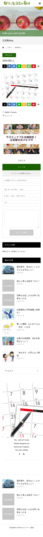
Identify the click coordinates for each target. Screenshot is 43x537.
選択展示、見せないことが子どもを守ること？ (28, 268)
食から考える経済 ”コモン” (28, 281)
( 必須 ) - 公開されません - (15, 196)
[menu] (39, 3)
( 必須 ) (14, 189)
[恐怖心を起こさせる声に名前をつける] (8, 300)
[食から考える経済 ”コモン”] (8, 286)
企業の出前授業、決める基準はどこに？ (28, 339)
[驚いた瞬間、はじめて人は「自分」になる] (8, 328)
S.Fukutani (13, 112)
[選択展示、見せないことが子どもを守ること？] (8, 271)
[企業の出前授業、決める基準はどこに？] (8, 343)
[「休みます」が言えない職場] (8, 357)
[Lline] (19, 66)
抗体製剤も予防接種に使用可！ (28, 311)
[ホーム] (3, 47)
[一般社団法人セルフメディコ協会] (16, 3)
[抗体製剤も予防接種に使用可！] (8, 314)
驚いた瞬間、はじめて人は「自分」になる (28, 325)
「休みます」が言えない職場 (28, 354)
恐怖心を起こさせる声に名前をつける (28, 297)
